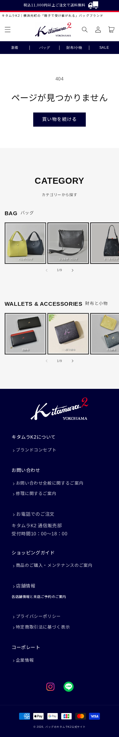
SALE (104, 48)
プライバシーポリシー (38, 616)
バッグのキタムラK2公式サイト (65, 726)
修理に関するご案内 (36, 493)
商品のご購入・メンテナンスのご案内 (54, 565)
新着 (14, 48)
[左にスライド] (46, 270)
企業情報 (25, 660)
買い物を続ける (59, 119)
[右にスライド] (72, 270)
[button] (7, 29)
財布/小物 (74, 48)
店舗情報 (25, 586)
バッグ (44, 48)
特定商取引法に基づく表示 (43, 627)
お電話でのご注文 (35, 514)
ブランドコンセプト (36, 450)
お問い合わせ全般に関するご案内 (49, 483)
